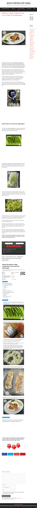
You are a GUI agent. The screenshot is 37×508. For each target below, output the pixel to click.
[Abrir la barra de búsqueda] (18, 11)
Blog (34, 8)
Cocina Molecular (21, 8)
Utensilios (29, 8)
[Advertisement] (13, 24)
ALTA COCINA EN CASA (18, 3)
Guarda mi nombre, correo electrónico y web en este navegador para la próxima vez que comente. (13, 493)
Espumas (13, 8)
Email (4, 243)
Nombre (14, 243)
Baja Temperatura (5, 8)
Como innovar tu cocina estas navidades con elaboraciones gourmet (32, 31)
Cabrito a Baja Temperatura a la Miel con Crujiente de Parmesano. (32, 44)
